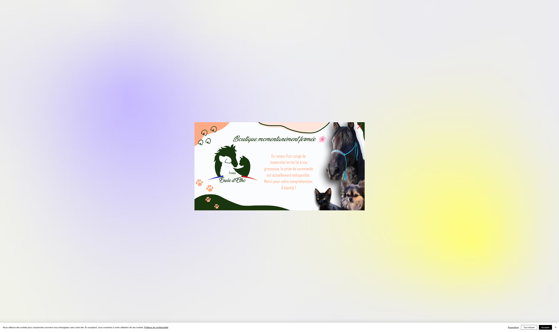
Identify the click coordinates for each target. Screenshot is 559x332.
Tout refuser (529, 327)
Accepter (545, 327)
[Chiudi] (555, 327)
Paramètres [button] (513, 327)
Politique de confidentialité (156, 327)
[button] (359, 126)
